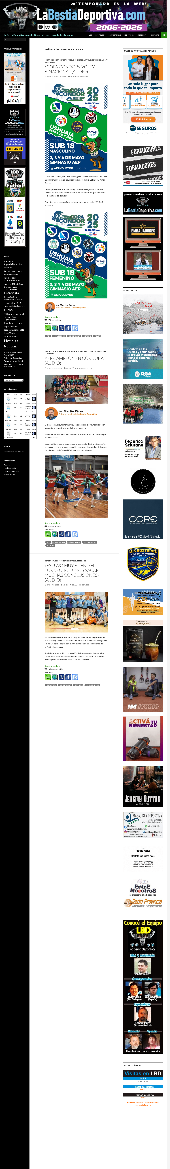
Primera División (10, 353)
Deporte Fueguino (68, 60)
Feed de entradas (10, 468)
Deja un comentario (79, 77)
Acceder (7, 465)
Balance (7, 284)
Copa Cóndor (59, 336)
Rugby (19, 352)
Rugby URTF (9, 355)
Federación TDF (11, 299)
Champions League (10, 287)
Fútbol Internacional (14, 314)
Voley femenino (93, 60)
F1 (16, 297)
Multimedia (141, 35)
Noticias (87, 336)
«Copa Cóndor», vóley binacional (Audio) (70, 69)
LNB (23, 330)
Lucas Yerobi (9, 333)
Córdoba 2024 (59, 542)
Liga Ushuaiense (12, 329)
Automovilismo (13, 271)
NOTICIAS (81, 60)
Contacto (155, 35)
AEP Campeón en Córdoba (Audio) (74, 361)
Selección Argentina (13, 358)
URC (13, 366)
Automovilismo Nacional (12, 280)
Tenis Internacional (13, 361)
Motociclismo (10, 336)
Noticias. (10, 346)
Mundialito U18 (90, 542)
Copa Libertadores (10, 289)
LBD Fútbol (128, 35)
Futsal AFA (15, 302)
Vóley (97, 336)
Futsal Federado (18, 306)
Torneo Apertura (10, 364)
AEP (48, 336)
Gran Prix (78, 685)
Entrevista (85, 351)
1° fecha (7, 261)
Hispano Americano (10, 319)
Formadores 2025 (114, 35)
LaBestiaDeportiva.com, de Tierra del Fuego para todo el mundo (38, 35)
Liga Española (10, 326)
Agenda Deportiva (13, 264)
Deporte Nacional (71, 351)
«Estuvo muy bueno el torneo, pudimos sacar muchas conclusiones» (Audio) (72, 572)
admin (64, 77)
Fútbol (8, 310)
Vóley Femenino (92, 685)
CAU (22, 284)
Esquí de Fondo (9, 297)
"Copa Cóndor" (52, 60)
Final (20, 300)
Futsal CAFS (8, 306)
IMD (21, 323)
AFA (11, 261)
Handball (7, 317)
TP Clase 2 (19, 364)
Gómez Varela (74, 336)
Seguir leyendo (52, 317)
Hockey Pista (12, 322)
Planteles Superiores (11, 350)
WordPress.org (9, 474)
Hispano (14, 317)
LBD (90, 35)
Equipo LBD (99, 35)
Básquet (15, 283)
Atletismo (8, 267)
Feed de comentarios (11, 471)
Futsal (6, 303)
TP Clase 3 (8, 367)
